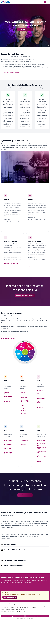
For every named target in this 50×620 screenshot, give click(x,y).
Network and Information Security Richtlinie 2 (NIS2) (41, 442)
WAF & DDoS (23, 413)
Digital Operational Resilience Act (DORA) (41, 456)
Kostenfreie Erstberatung (25, 494)
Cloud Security (24, 397)
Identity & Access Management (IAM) (25, 401)
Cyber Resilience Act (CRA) (41, 452)
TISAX (38, 459)
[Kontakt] (45, 2)
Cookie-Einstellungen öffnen (10, 597)
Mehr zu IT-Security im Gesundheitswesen (13, 226)
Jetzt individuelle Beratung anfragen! (10, 72)
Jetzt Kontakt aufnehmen (25, 29)
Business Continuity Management (25, 444)
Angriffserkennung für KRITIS (41, 402)
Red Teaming (7, 401)
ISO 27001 (39, 461)
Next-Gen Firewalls (25, 410)
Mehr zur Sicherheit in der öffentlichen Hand (37, 266)
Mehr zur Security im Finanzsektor (11, 263)
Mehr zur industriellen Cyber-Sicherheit (37, 225)
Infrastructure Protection (24, 405)
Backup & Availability (25, 408)
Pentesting (6, 398)
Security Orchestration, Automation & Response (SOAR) (8, 448)
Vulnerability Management (7, 393)
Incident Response (8, 440)
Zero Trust (23, 392)
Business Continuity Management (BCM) (8, 453)
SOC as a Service (40, 390)
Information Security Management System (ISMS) (41, 447)
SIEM (38, 393)
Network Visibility (8, 396)
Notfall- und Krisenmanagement (8, 444)
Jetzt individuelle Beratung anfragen (25, 295)
